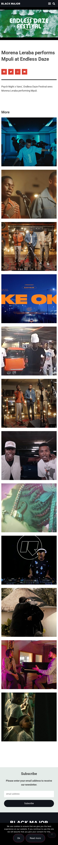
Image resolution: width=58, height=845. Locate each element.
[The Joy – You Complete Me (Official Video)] (29, 403)
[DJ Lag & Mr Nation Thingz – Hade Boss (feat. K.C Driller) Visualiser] (29, 455)
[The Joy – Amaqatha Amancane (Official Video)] (29, 246)
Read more (35, 838)
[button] (49, 3)
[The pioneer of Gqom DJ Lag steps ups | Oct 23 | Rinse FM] (29, 560)
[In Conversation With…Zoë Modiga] (29, 612)
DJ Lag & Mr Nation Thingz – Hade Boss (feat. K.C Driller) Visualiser (26, 468)
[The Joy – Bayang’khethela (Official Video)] (29, 194)
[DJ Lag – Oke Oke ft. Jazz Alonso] (29, 298)
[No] (52, 835)
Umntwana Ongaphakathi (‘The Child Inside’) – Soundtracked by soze (28, 730)
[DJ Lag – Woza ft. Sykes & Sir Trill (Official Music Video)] (29, 141)
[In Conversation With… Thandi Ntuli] (29, 664)
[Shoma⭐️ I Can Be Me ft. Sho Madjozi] (29, 507)
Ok (18, 838)
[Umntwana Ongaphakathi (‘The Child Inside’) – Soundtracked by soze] (29, 717)
